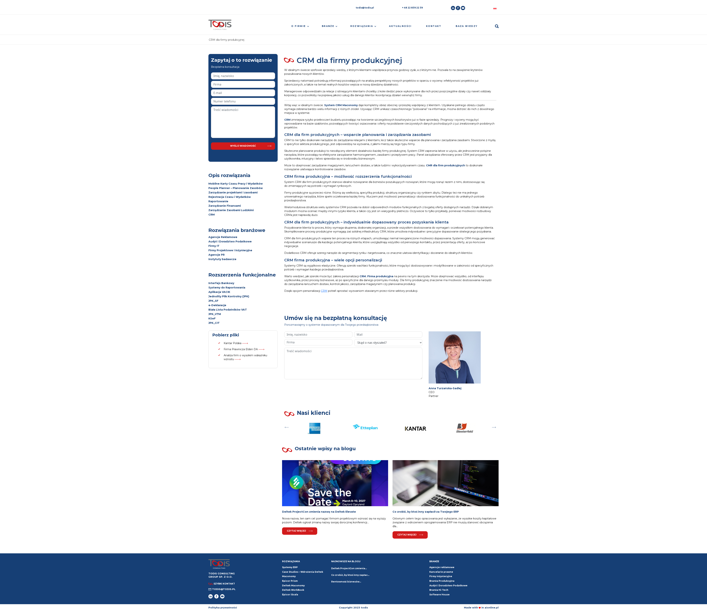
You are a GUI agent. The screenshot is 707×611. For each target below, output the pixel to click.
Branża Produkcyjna (441, 581)
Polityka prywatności (222, 607)
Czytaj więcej (296, 530)
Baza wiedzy (466, 26)
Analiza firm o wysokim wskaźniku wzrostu (245, 357)
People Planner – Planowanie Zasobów (235, 188)
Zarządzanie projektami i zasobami (233, 192)
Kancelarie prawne (441, 571)
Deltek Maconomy (293, 585)
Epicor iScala (290, 594)
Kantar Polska (233, 343)
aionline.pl (492, 607)
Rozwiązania (361, 26)
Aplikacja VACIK (219, 292)
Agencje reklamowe (441, 567)
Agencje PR (216, 254)
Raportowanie (218, 201)
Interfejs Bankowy (221, 283)
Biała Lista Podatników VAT (227, 309)
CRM (211, 214)
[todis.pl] (219, 26)
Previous (286, 426)
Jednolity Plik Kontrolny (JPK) (228, 296)
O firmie (298, 26)
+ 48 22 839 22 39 (412, 7)
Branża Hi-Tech (438, 590)
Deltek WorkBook (293, 590)
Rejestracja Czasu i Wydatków (229, 197)
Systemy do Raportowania (226, 287)
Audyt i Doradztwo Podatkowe (230, 241)
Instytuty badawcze (222, 259)
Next (494, 426)
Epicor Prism (290, 581)
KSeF (212, 318)
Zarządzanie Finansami (224, 205)
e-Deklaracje (217, 305)
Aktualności (400, 26)
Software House (439, 594)
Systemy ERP (290, 567)
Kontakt (433, 26)
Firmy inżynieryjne (440, 576)
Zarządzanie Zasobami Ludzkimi (231, 210)
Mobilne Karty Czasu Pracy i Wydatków (235, 183)
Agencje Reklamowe (222, 237)
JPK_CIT (214, 323)
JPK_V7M (214, 314)
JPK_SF (213, 300)
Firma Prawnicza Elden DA (241, 349)
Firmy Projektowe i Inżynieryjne (230, 250)
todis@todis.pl (365, 7)
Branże (328, 26)
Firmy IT (213, 246)
